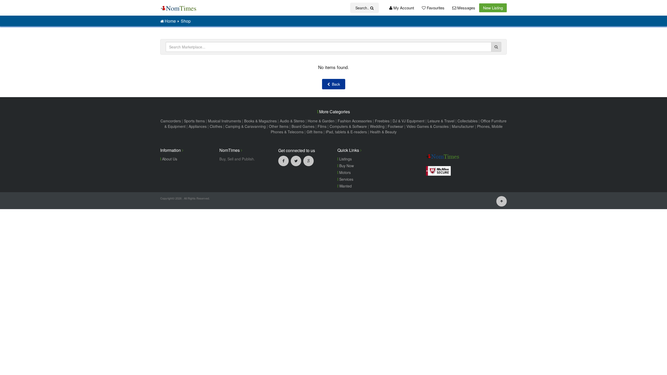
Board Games (303, 126)
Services (345, 179)
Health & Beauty (383, 131)
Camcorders (170, 120)
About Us (169, 158)
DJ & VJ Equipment (408, 120)
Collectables (468, 120)
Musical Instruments (224, 120)
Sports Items (194, 120)
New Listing (493, 7)
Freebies (382, 120)
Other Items (278, 126)
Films (322, 126)
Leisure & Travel (441, 120)
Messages (465, 7)
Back (335, 84)
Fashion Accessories (355, 120)
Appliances (198, 126)
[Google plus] (308, 160)
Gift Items (315, 131)
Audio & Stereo (292, 120)
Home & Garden (321, 120)
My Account (403, 7)
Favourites (435, 7)
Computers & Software (348, 126)
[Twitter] (296, 160)
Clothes (216, 126)
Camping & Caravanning (245, 126)
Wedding (377, 126)
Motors (344, 172)
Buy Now (346, 165)
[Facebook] (283, 160)
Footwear (395, 126)
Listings (345, 158)
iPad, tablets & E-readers (346, 131)
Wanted (345, 186)
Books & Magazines (260, 120)
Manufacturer (463, 126)
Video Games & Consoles (427, 126)
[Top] (501, 201)
